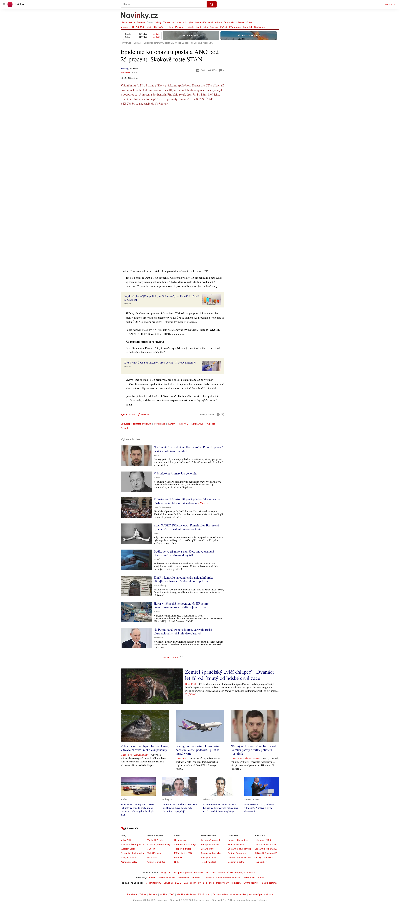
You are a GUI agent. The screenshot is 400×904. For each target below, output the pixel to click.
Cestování (159, 27)
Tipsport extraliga (182, 849)
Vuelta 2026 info (155, 840)
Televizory (236, 883)
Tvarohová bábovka (211, 853)
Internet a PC (127, 27)
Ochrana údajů (220, 894)
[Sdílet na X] (222, 414)
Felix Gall (152, 857)
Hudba (157, 533)
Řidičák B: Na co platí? (266, 853)
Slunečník (196, 877)
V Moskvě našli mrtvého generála (175, 473)
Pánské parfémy (269, 883)
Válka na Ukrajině (184, 22)
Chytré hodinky (250, 883)
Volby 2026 (126, 840)
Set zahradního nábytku (228, 877)
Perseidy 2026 (201, 872)
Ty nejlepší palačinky (211, 840)
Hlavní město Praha (162, 507)
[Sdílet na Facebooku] (218, 414)
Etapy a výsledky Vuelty (158, 844)
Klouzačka (209, 877)
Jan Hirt (151, 849)
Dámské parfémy (192, 883)
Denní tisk (247, 27)
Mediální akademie (186, 894)
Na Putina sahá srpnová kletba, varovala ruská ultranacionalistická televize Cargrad (183, 631)
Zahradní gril (248, 877)
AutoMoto (140, 27)
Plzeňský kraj (160, 586)
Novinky (124, 68)
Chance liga (180, 840)
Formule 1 (179, 857)
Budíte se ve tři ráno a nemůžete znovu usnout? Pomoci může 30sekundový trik (184, 553)
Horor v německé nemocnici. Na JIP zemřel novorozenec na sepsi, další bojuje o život (182, 605)
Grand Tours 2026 (156, 862)
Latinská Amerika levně (239, 857)
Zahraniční (168, 22)
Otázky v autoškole (264, 857)
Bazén (152, 877)
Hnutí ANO (183, 424)
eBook (203, 70)
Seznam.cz (389, 4)
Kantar (171, 424)
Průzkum (146, 424)
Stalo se (141, 22)
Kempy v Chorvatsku (238, 840)
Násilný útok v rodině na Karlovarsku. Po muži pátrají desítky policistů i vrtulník (188, 449)
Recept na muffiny (210, 844)
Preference (159, 424)
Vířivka (261, 877)
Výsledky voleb (128, 849)
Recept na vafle (208, 857)
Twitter (143, 894)
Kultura (218, 22)
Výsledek (210, 424)
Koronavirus (197, 424)
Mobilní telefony (153, 883)
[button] (211, 299)
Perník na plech (208, 862)
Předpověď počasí (183, 872)
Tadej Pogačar (154, 853)
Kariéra (163, 894)
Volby (158, 22)
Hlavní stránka (128, 22)
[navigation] (3, 4)
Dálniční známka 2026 (266, 844)
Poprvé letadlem (236, 844)
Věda (149, 27)
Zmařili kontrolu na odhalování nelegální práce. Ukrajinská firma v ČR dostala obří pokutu (184, 579)
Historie (169, 27)
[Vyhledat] (212, 4)
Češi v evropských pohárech (241, 872)
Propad (124, 428)
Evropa (157, 478)
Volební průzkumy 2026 (132, 844)
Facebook (132, 894)
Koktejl (249, 22)
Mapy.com (166, 872)
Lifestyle (240, 22)
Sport (198, 27)
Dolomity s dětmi (236, 862)
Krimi (210, 22)
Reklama (153, 894)
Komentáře (200, 22)
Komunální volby (129, 862)
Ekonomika (229, 22)
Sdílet (214, 70)
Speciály (214, 27)
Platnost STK (261, 862)
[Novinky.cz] (139, 16)
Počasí (223, 27)
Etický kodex (204, 894)
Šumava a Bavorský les (239, 849)
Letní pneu (208, 883)
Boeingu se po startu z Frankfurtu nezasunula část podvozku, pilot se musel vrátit (197, 750)
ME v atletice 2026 (183, 853)
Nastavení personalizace (261, 894)
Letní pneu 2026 (263, 840)
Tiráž (172, 894)
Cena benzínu (218, 872)
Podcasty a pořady (184, 27)
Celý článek (191, 694)
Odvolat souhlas (238, 894)
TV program (235, 27)
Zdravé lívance (208, 849)
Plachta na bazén (166, 877)
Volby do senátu (128, 857)
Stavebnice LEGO (172, 883)
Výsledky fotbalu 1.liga (185, 844)
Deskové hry (222, 883)
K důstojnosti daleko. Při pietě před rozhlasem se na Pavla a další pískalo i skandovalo (187, 501)
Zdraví (156, 559)
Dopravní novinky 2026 (266, 849)
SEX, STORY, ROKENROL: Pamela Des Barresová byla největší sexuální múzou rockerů (186, 527)
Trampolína (183, 877)
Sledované (259, 27)
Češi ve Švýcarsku (237, 853)
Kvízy (205, 27)
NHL (176, 862)
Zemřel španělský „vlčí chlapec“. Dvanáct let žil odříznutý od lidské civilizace (229, 674)
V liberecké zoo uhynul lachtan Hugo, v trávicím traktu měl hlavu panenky (145, 748)
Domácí (150, 22)
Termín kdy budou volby (132, 853)
